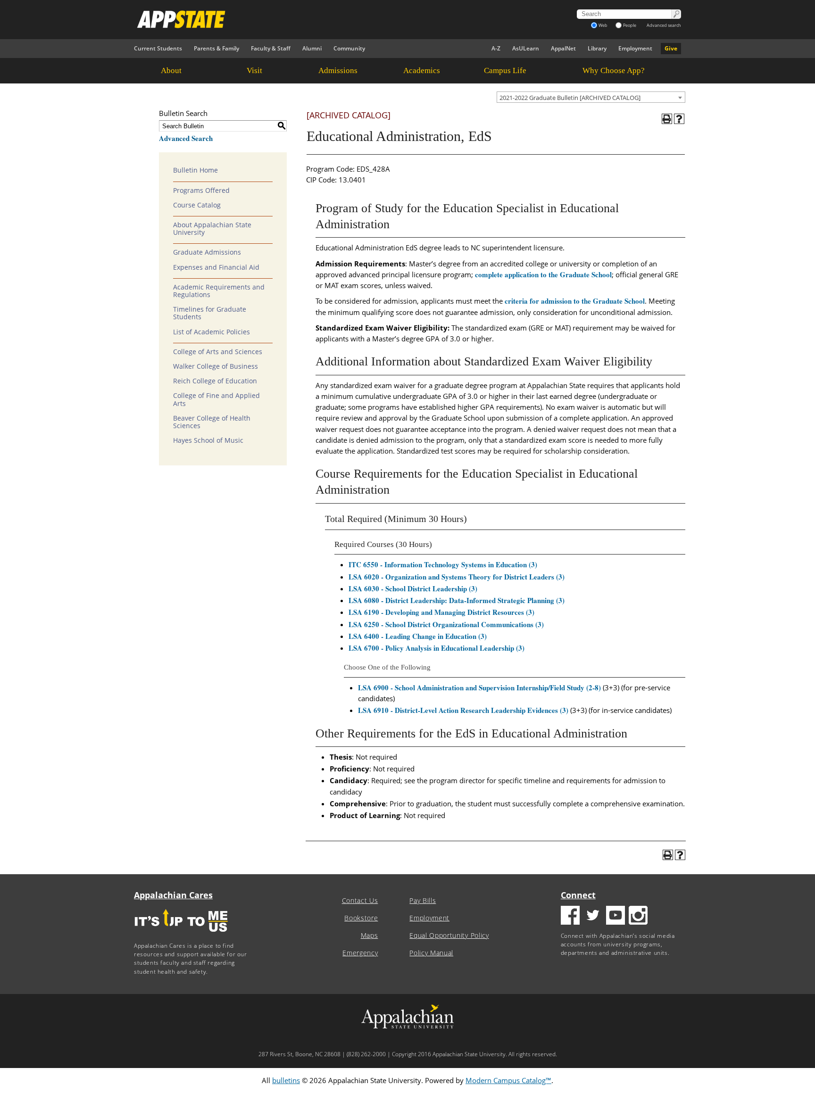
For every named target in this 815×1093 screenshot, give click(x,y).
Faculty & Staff (271, 48)
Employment (635, 48)
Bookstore (361, 918)
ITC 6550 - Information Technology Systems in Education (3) (443, 564)
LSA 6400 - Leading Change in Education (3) (418, 636)
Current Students (158, 48)
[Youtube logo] (615, 916)
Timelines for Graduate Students (209, 313)
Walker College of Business (215, 366)
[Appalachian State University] (322, 19)
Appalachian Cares (173, 895)
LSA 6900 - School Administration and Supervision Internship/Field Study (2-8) (479, 687)
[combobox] (591, 97)
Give (671, 48)
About (171, 70)
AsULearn (525, 48)
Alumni (312, 48)
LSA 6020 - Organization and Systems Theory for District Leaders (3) (457, 576)
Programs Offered (201, 190)
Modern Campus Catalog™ (508, 1080)
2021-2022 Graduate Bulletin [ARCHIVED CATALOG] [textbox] (569, 97)
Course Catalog (197, 205)
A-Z (495, 48)
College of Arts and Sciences (217, 352)
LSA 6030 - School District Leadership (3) (413, 588)
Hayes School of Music (208, 440)
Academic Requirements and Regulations (219, 291)
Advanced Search (186, 138)
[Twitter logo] (592, 916)
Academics (421, 70)
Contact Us (360, 900)
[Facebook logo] (570, 916)
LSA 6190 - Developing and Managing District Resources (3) (441, 612)
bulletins (286, 1080)
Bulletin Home (195, 170)
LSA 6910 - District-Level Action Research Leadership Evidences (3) (463, 710)
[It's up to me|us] (181, 935)
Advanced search (664, 25)
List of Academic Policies (211, 332)
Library (597, 48)
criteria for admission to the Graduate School (575, 301)
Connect (578, 895)
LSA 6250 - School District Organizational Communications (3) (446, 624)
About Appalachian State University (212, 229)
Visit (254, 70)
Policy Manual (431, 953)
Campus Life (505, 70)
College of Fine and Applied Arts (216, 399)
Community (349, 48)
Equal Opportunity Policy (449, 935)
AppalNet (563, 48)
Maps (369, 935)
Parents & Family (216, 48)
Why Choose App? (613, 70)
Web (603, 25)
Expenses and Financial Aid (216, 267)
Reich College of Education (215, 381)
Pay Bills (422, 900)
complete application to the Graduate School (543, 274)
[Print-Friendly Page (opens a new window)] (667, 119)
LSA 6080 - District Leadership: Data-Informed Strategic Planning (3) (457, 600)
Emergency (360, 953)
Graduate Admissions (207, 252)
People (629, 25)
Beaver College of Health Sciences (211, 422)
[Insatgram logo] (638, 916)
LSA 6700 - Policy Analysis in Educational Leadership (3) (436, 648)
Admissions (338, 70)
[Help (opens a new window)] (679, 119)
